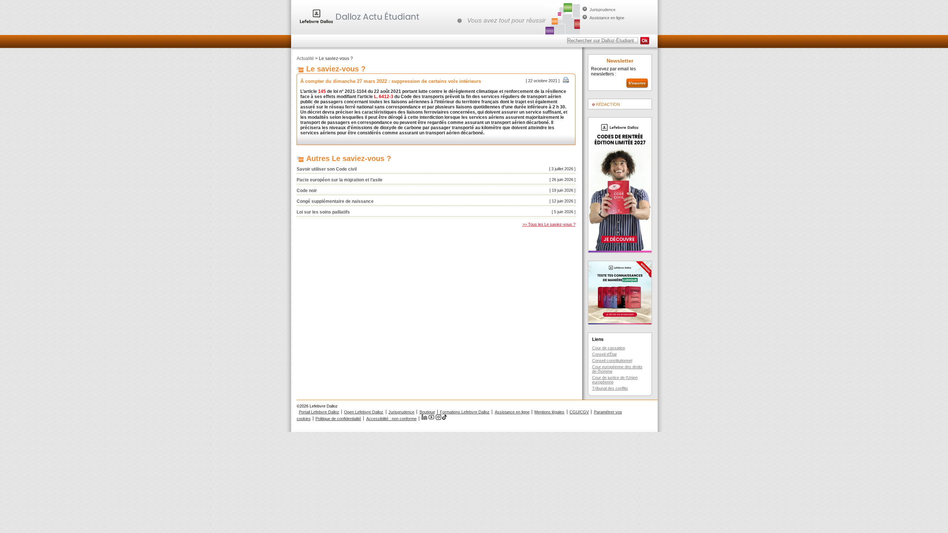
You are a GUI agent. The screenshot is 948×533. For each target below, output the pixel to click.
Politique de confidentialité (338, 418)
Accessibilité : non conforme (391, 418)
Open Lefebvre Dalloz (363, 412)
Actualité (305, 58)
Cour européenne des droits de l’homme (617, 369)
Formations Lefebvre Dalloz (465, 412)
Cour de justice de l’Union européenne (615, 379)
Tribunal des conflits (610, 388)
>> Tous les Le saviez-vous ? (549, 224)
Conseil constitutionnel (612, 360)
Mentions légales (549, 412)
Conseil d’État (604, 354)
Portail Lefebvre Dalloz (319, 412)
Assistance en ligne (607, 18)
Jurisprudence (602, 9)
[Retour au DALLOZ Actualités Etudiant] (361, 24)
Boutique (427, 412)
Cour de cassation (608, 348)
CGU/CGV (579, 412)
